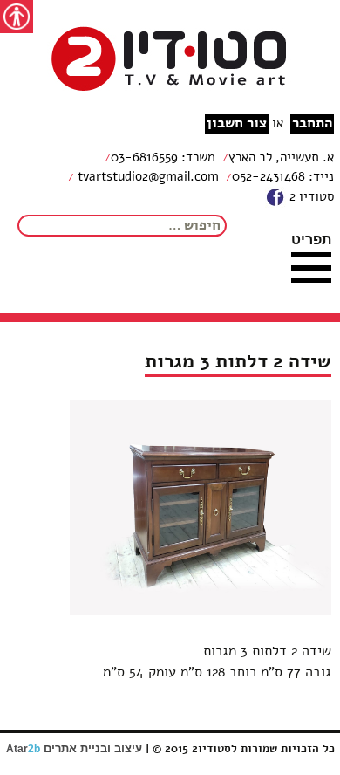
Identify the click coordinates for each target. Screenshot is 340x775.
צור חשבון (237, 123)
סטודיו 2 (310, 196)
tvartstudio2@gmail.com (146, 176)
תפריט (311, 239)
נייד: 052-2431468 (283, 176)
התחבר (312, 123)
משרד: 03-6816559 (163, 157)
